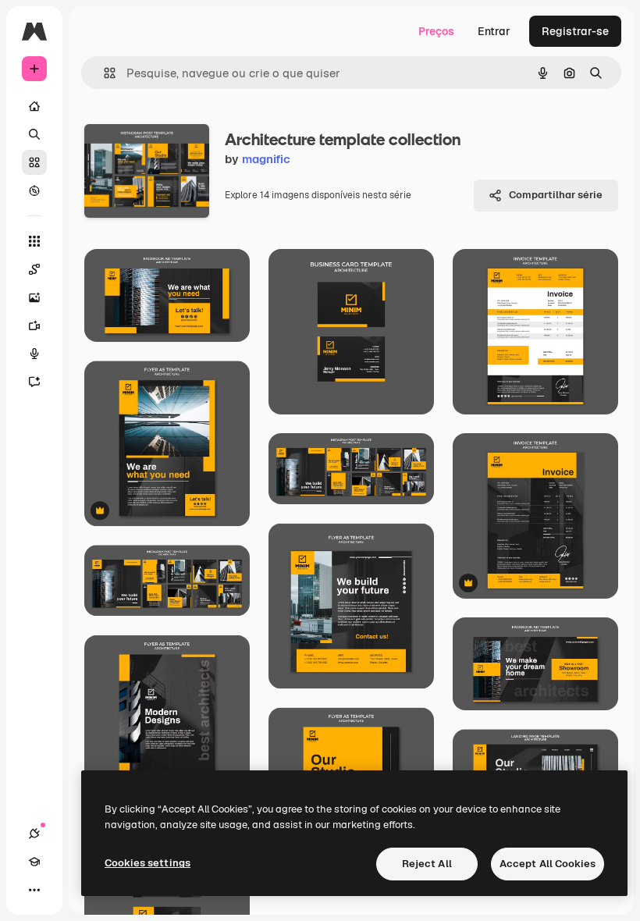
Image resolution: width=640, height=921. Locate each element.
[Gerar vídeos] (34, 325)
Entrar (494, 31)
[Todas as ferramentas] (34, 241)
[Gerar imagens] (34, 297)
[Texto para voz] (34, 353)
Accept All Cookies (548, 863)
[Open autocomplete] (103, 73)
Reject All (427, 863)
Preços (436, 31)
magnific (266, 158)
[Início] (34, 106)
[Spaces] (34, 269)
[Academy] (34, 861)
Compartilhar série (556, 194)
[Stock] (34, 162)
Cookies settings (147, 862)
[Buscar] (34, 134)
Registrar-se (575, 31)
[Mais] (34, 889)
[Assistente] (34, 381)
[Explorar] (34, 190)
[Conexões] (34, 833)
